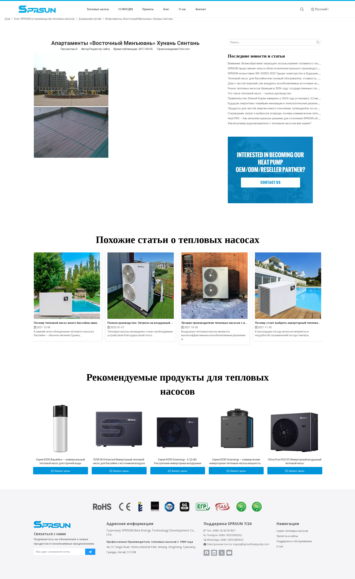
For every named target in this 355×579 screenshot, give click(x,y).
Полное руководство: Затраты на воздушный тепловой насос (140, 323)
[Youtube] (229, 553)
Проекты (148, 9)
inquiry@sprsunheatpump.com (251, 544)
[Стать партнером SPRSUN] (270, 170)
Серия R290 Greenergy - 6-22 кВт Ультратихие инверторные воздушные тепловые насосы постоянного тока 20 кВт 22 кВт (177, 461)
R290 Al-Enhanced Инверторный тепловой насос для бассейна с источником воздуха (119, 461)
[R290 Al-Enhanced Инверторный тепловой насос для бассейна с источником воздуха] (119, 428)
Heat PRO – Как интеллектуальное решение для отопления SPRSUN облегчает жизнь (282, 118)
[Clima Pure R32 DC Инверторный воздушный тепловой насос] (294, 428)
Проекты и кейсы (287, 536)
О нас (182, 9)
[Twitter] (222, 553)
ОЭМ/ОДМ (126, 9)
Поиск (318, 42)
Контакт (201, 9)
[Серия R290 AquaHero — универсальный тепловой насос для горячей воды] (60, 428)
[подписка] (90, 551)
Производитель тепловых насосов (152, 541)
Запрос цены (62, 470)
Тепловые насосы (98, 9)
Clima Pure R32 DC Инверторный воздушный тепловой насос (294, 461)
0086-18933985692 (232, 539)
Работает (184, 49)
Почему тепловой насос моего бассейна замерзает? (67, 323)
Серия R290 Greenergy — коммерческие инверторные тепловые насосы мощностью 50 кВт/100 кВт (236, 461)
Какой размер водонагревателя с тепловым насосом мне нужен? (269, 123)
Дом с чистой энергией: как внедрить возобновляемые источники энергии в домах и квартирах (289, 83)
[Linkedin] (214, 553)
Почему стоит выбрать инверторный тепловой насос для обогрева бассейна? (288, 323)
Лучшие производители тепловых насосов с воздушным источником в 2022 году (214, 323)
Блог (166, 9)
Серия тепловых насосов (292, 531)
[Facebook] (206, 553)
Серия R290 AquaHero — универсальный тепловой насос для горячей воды (60, 461)
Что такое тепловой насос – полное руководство (259, 93)
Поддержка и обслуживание (294, 541)
